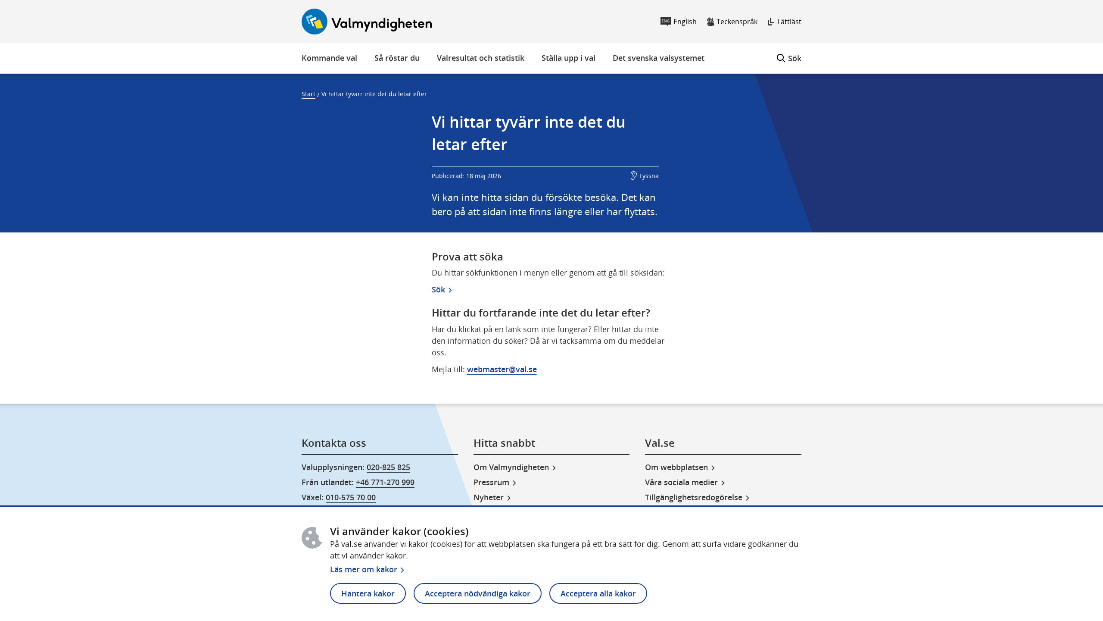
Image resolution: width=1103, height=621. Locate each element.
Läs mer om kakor (363, 569)
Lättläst (789, 21)
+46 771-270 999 (385, 482)
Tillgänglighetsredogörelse (693, 497)
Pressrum (491, 482)
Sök (789, 53)
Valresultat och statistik (480, 58)
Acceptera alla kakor (598, 593)
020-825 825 (388, 467)
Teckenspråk (737, 21)
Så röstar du (397, 58)
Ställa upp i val (568, 58)
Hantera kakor (368, 593)
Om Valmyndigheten (511, 467)
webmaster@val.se (502, 369)
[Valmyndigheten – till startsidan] (367, 21)
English (685, 21)
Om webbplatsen (676, 467)
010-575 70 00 (351, 497)
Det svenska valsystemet (658, 58)
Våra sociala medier (681, 482)
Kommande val (329, 58)
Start (308, 94)
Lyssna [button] (649, 176)
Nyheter (489, 497)
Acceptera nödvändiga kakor (477, 593)
